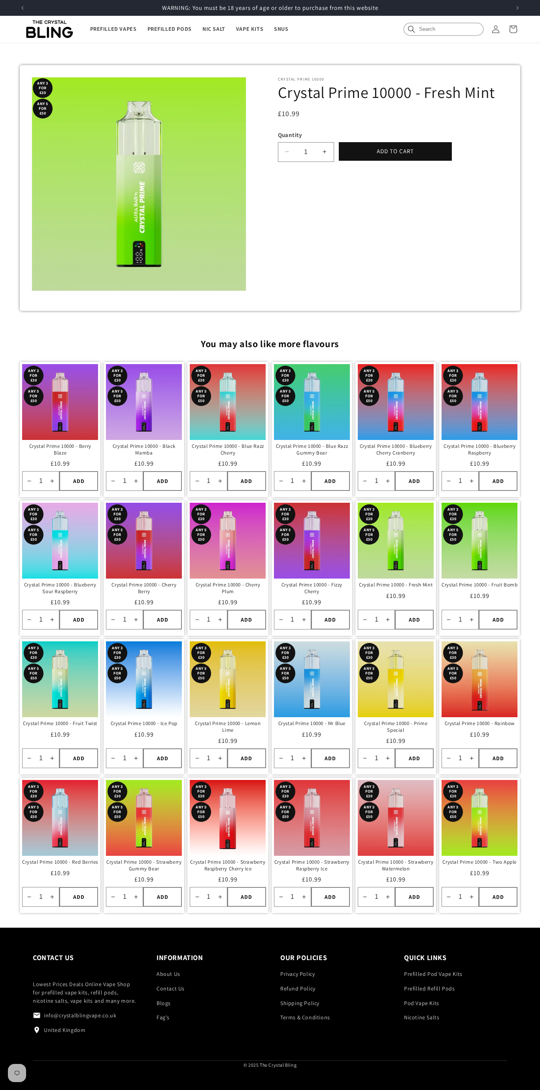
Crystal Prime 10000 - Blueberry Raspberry (480, 449)
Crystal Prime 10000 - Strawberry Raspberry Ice (311, 865)
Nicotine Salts (421, 1017)
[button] (118, 28)
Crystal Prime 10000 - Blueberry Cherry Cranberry (396, 449)
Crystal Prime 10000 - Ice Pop (144, 723)
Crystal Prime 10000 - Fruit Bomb (479, 585)
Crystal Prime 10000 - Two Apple (479, 862)
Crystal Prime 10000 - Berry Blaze (60, 449)
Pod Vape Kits (421, 1003)
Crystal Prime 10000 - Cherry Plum (228, 588)
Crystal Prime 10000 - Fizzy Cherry (311, 588)
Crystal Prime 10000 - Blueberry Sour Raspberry (60, 588)
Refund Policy (297, 988)
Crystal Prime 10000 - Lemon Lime (228, 726)
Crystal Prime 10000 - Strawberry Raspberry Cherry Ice (227, 865)
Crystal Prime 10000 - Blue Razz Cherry (228, 449)
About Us (168, 973)
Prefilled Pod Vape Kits (433, 973)
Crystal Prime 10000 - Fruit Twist (60, 723)
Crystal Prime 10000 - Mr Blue (312, 723)
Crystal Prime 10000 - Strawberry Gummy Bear (143, 865)
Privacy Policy (297, 973)
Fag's (163, 1017)
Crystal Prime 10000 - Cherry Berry (143, 588)
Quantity (290, 135)
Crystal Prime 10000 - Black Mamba (144, 449)
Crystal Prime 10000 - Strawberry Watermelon (395, 865)
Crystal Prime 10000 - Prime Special (395, 726)
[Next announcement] (517, 7)
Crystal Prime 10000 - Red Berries (60, 862)
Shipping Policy (299, 1003)
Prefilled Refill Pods (429, 988)
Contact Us (171, 988)
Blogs (164, 1003)
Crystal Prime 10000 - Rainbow (480, 723)
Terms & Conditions (305, 1017)
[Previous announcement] (22, 7)
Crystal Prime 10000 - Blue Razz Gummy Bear (312, 449)
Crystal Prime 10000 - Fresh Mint (395, 585)
